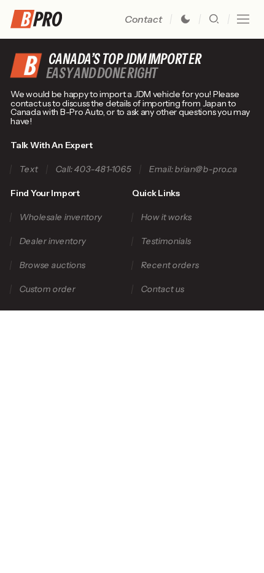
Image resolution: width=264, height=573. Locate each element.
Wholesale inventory (61, 217)
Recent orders (170, 265)
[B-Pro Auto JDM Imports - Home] (41, 19)
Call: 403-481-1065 (94, 169)
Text (29, 169)
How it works (166, 217)
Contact (143, 19)
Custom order (48, 289)
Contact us (162, 289)
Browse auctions (53, 265)
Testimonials (166, 241)
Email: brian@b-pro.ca (194, 169)
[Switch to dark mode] (185, 19)
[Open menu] (243, 19)
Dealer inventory (53, 241)
